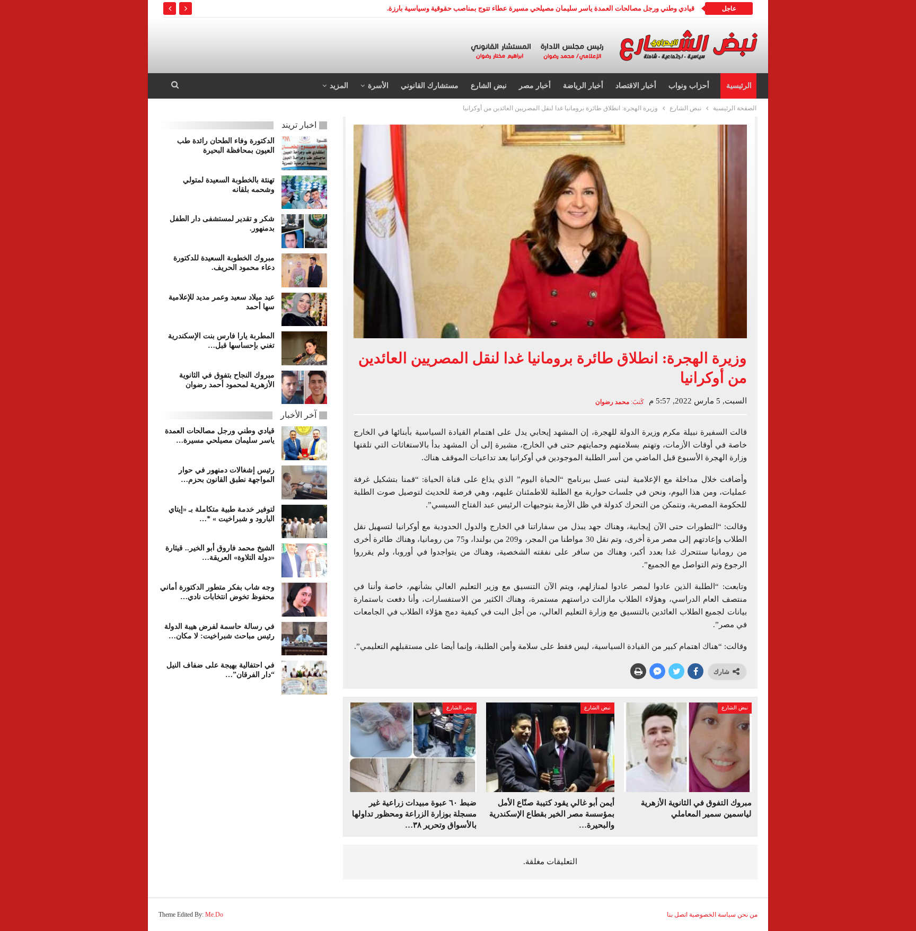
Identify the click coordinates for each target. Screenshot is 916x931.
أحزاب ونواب (688, 86)
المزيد (339, 86)
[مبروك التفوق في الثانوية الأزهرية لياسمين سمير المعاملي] (688, 747)
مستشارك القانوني (430, 86)
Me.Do (214, 914)
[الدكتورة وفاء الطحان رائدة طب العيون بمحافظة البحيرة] (304, 153)
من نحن (747, 914)
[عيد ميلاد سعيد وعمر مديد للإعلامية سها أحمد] (304, 310)
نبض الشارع (489, 86)
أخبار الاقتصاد (635, 86)
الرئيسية (739, 86)
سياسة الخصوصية (712, 914)
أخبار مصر (535, 86)
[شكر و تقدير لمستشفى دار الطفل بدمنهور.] (304, 231)
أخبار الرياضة (583, 86)
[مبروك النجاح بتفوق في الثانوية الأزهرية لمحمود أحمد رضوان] (304, 388)
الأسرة (378, 86)
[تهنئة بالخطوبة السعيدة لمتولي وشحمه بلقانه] (304, 192)
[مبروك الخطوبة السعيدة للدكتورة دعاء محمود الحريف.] (304, 270)
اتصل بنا (677, 914)
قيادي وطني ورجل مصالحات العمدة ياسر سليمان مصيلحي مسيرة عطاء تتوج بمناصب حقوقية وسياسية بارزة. (540, 8)
